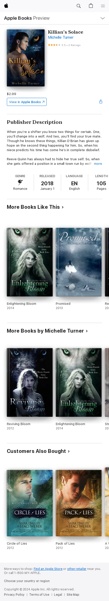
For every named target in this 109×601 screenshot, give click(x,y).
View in (25, 102)
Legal (58, 594)
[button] (78, 6)
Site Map (73, 594)
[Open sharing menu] (100, 102)
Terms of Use (39, 594)
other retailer (76, 569)
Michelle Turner (60, 37)
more (98, 164)
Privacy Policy (14, 594)
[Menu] (103, 6)
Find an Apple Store (48, 569)
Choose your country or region (27, 581)
